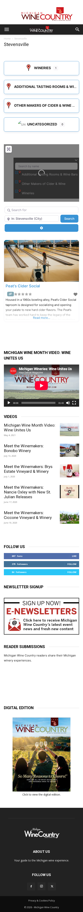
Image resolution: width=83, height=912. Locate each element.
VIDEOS (10, 416)
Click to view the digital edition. (41, 794)
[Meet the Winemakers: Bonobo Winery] (69, 450)
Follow (71, 564)
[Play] (9, 403)
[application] (41, 385)
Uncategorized (42, 124)
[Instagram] (41, 886)
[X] (52, 886)
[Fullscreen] (74, 403)
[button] (6, 29)
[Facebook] (31, 886)
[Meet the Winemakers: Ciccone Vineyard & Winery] (69, 517)
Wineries (42, 68)
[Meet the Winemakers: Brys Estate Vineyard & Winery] (69, 471)
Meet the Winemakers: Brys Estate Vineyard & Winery (28, 469)
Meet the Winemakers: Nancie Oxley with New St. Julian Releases (27, 492)
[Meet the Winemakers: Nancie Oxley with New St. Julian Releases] (69, 491)
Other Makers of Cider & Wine (42, 105)
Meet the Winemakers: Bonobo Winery (24, 448)
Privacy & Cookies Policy (41, 900)
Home (7, 38)
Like (74, 556)
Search (71, 218)
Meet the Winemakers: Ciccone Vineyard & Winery (28, 515)
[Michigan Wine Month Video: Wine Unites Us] (69, 429)
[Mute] (68, 403)
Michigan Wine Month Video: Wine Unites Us (29, 427)
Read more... (41, 318)
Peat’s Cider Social (23, 286)
